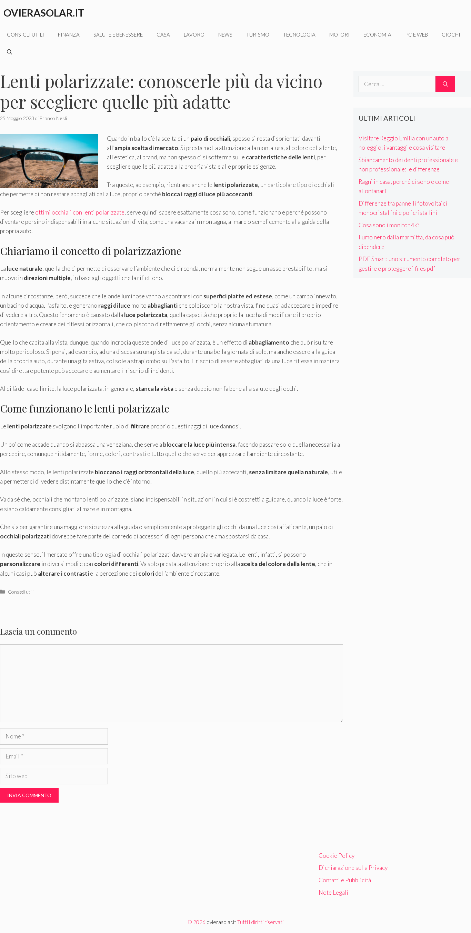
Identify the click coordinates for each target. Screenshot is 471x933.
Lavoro (194, 34)
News (225, 34)
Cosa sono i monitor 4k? (389, 225)
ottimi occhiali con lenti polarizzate (79, 212)
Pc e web (416, 34)
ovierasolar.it (221, 922)
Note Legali (333, 892)
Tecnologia (299, 34)
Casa (163, 34)
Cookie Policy (336, 855)
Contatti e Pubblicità (345, 880)
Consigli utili (25, 34)
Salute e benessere (118, 34)
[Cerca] (445, 84)
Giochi (451, 34)
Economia (377, 34)
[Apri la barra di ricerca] (9, 51)
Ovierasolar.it (43, 13)
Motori (339, 34)
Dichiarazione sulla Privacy (353, 867)
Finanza (69, 34)
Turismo (257, 34)
